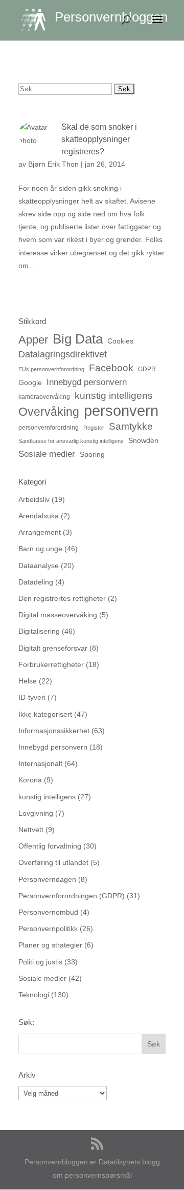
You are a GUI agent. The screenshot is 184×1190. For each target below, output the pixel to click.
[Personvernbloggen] (37, 19)
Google (30, 382)
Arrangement (39, 532)
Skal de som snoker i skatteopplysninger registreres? (99, 139)
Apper (33, 339)
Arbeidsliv (34, 499)
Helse (27, 681)
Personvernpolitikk (48, 928)
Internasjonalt (40, 763)
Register (93, 428)
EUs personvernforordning (51, 369)
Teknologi (33, 995)
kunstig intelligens (114, 395)
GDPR (147, 369)
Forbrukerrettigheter (51, 664)
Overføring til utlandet (53, 862)
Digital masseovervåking (57, 615)
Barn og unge (40, 548)
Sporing (92, 454)
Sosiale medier (46, 454)
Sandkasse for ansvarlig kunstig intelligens (71, 441)
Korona (30, 780)
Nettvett (30, 829)
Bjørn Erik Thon (53, 164)
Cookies (120, 341)
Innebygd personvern (87, 382)
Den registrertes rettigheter (62, 598)
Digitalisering (39, 631)
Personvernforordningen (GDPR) (71, 896)
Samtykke (131, 426)
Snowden (143, 440)
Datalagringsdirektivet (62, 354)
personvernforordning (48, 427)
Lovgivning (35, 813)
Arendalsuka (38, 516)
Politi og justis (40, 962)
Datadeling (35, 582)
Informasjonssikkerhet (53, 731)
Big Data (78, 339)
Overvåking (48, 412)
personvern (121, 410)
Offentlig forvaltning (49, 846)
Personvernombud (48, 912)
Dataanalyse (38, 565)
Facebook (111, 367)
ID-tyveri (31, 697)
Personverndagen (47, 879)
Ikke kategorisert (45, 714)
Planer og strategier (50, 945)
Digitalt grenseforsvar (52, 648)
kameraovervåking (44, 396)
